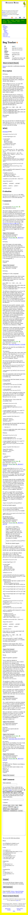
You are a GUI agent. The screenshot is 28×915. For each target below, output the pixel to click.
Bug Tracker (6, 27)
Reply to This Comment (8, 233)
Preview (5, 879)
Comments (5, 32)
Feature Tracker (6, 34)
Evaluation (5, 31)
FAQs (4, 25)
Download (5, 131)
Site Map (19, 909)
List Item (20, 810)
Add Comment (7, 887)
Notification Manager (7, 36)
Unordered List (13, 810)
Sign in (4, 66)
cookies (3, 12)
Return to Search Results (10, 63)
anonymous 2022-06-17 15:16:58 (17, 344)
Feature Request (6, 33)
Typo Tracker (6, 35)
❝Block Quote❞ (14, 809)
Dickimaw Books (12, 3)
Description (5, 30)
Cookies (9, 909)
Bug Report (5, 26)
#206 (4, 29)
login (10, 790)
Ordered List (6, 810)
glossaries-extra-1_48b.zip (11, 223)
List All (5, 28)
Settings (5, 15)
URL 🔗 (16, 807)
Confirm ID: (6, 799)
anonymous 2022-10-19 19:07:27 (17, 738)
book (17, 900)
